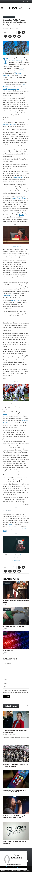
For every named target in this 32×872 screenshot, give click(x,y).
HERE (11, 524)
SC (4, 16)
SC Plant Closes (8, 651)
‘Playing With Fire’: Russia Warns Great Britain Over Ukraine (15, 765)
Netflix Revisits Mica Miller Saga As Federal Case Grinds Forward (14, 816)
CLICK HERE (11, 527)
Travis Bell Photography (17, 246)
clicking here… (23, 555)
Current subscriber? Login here (13, 867)
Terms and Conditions (16, 870)
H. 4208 (21, 215)
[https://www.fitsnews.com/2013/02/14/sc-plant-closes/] (16, 640)
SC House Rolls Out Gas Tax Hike (13, 626)
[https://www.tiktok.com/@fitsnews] (28, 861)
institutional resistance (9, 124)
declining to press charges (11, 89)
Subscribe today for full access (13, 864)
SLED (21, 68)
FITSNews (6, 28)
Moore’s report (15, 300)
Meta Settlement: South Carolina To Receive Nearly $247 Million (14, 791)
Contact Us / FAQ (5, 870)
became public (18, 177)
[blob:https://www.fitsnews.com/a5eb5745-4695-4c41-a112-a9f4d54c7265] (16, 392)
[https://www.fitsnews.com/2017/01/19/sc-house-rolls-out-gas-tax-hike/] (16, 616)
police (17, 111)
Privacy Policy (26, 870)
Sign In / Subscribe (27, 1)
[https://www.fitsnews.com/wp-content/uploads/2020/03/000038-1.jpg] (16, 235)
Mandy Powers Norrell (19, 198)
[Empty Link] (27, 705)
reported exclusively (16, 60)
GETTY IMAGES (17, 560)
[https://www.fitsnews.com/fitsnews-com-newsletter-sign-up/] (16, 544)
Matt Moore (7, 295)
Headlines (10, 16)
